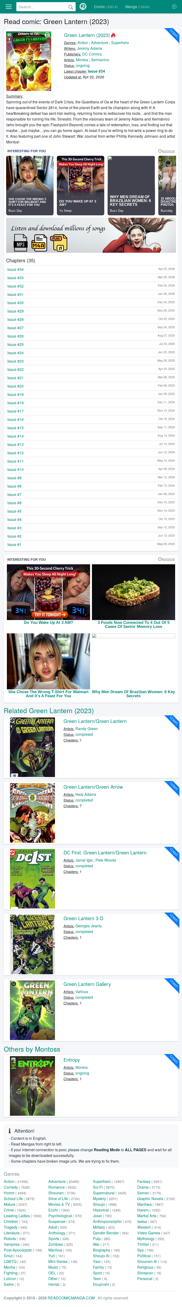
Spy (145, 1250)
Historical (107, 1210)
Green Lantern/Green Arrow (93, 786)
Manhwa (150, 1204)
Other (57, 1278)
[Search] (71, 6)
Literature (17, 1233)
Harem (148, 1210)
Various (81, 991)
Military (104, 1227)
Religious (149, 1267)
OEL (56, 1273)
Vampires (17, 1244)
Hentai (57, 1284)
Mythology (150, 1238)
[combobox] (46, 6)
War (101, 1244)
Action (82, 42)
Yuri (56, 1255)
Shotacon (149, 1273)
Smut (13, 1255)
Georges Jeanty (88, 926)
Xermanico (100, 59)
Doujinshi (104, 1284)
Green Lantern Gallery (87, 983)
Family (102, 1267)
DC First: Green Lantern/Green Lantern (105, 852)
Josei (102, 1215)
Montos (82, 59)
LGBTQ (15, 1261)
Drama (148, 1187)
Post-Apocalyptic (23, 1250)
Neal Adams (85, 794)
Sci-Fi (104, 1187)
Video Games (153, 1233)
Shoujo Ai (106, 1255)
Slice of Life (64, 1198)
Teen (100, 1278)
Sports (58, 1238)
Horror (15, 1193)
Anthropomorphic (112, 1221)
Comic (106, 6)
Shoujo (105, 1204)
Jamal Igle (84, 860)
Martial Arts (151, 1215)
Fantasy (149, 1181)
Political (149, 1255)
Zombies (60, 1244)
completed (84, 734)
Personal (148, 1278)
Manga (137, 6)
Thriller (148, 1244)
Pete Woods (106, 860)
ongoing (83, 65)
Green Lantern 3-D (83, 918)
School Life (19, 1198)
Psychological (65, 1215)
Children (16, 1221)
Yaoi (101, 1261)
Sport (101, 1273)
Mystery (105, 1198)
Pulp (102, 1238)
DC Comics (92, 54)
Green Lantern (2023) (87, 34)
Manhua (60, 1250)
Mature (15, 1204)
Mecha (14, 1267)
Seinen (149, 1193)
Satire (12, 1284)
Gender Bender (111, 1233)
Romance (62, 1187)
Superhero (120, 42)
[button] (8, 6)
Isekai (147, 1221)
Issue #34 (96, 71)
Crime (15, 1210)
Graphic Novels (156, 1198)
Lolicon (14, 1278)
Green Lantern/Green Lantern (95, 720)
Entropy (72, 1059)
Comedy (17, 1187)
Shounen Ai (152, 1261)
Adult (57, 1227)
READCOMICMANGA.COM (72, 1298)
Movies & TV (65, 1204)
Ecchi (59, 1210)
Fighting (15, 1273)
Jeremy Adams (89, 48)
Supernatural (110, 1193)
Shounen (62, 1193)
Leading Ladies (23, 1215)
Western (149, 1227)
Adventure (99, 42)
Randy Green (86, 728)
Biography (106, 1250)
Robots (15, 1238)
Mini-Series (62, 1261)
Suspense (61, 1221)
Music (57, 1267)
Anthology (61, 1233)
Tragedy (15, 1227)
